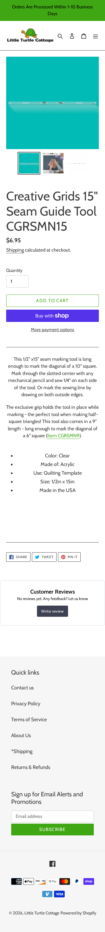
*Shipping (21, 751)
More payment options (52, 329)
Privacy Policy (25, 704)
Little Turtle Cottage (41, 913)
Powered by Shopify (78, 913)
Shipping (15, 250)
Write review (52, 611)
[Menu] (95, 35)
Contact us (22, 688)
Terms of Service (29, 719)
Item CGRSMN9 (63, 435)
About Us (21, 735)
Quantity (14, 270)
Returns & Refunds (30, 767)
